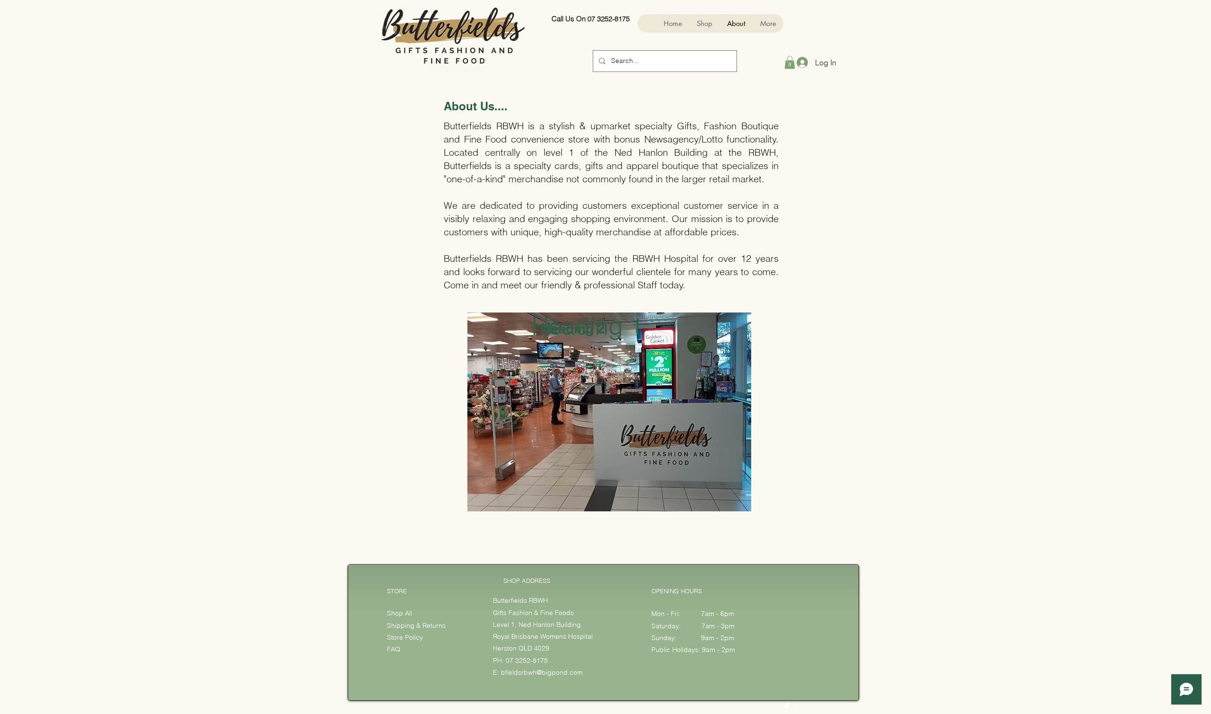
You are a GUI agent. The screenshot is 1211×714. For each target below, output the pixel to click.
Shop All (399, 613)
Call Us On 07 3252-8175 (591, 18)
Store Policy (405, 637)
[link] (789, 62)
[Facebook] (787, 707)
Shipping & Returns (417, 625)
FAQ (393, 649)
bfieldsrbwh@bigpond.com (542, 672)
